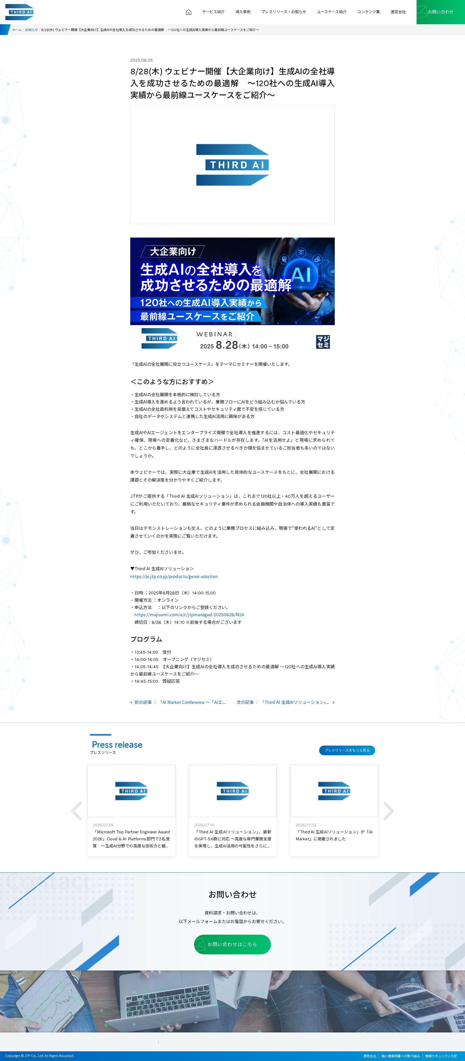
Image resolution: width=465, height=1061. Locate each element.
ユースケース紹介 (332, 12)
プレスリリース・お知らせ (283, 12)
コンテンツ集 (368, 12)
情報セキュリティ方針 (441, 1056)
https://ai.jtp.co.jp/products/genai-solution (174, 576)
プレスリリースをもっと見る (347, 750)
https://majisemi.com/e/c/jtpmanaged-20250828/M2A (189, 614)
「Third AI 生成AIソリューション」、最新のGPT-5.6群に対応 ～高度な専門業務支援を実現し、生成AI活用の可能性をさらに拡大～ (232, 842)
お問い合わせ (441, 12)
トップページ (188, 12)
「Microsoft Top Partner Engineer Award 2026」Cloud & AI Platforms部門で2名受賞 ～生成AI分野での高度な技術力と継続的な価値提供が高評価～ (131, 842)
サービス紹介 (213, 12)
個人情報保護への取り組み (400, 1056)
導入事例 (243, 12)
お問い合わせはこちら (232, 944)
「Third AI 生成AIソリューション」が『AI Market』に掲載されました (334, 835)
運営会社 (398, 12)
